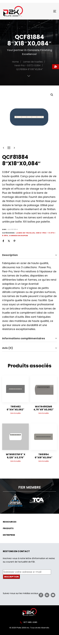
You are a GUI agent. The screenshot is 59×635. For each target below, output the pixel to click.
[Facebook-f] (41, 595)
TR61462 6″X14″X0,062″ (15, 408)
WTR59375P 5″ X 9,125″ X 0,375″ (15, 456)
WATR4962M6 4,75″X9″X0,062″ (44, 408)
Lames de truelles (33, 61)
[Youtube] (53, 595)
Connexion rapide (18, 235)
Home (15, 61)
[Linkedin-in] (47, 595)
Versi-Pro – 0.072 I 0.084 (27, 65)
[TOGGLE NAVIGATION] (47, 11)
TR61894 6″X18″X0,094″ (43, 456)
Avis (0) (7, 348)
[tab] (29, 255)
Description (10, 255)
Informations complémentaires (23, 338)
